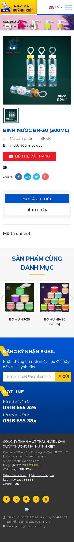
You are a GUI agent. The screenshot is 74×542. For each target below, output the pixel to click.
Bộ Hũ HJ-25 (19, 319)
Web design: (11, 469)
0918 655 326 (20, 407)
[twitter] (26, 499)
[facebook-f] (6, 499)
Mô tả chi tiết (37, 199)
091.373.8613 (27, 456)
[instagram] (36, 499)
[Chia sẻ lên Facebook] (18, 176)
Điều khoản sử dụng (15, 475)
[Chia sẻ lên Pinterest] (45, 176)
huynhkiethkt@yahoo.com (21, 461)
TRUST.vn (26, 469)
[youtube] (45, 499)
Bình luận (37, 210)
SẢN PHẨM (27, 26)
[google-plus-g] (16, 499)
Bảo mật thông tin (42, 475)
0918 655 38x (19, 421)
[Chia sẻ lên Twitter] (36, 176)
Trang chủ (9, 26)
